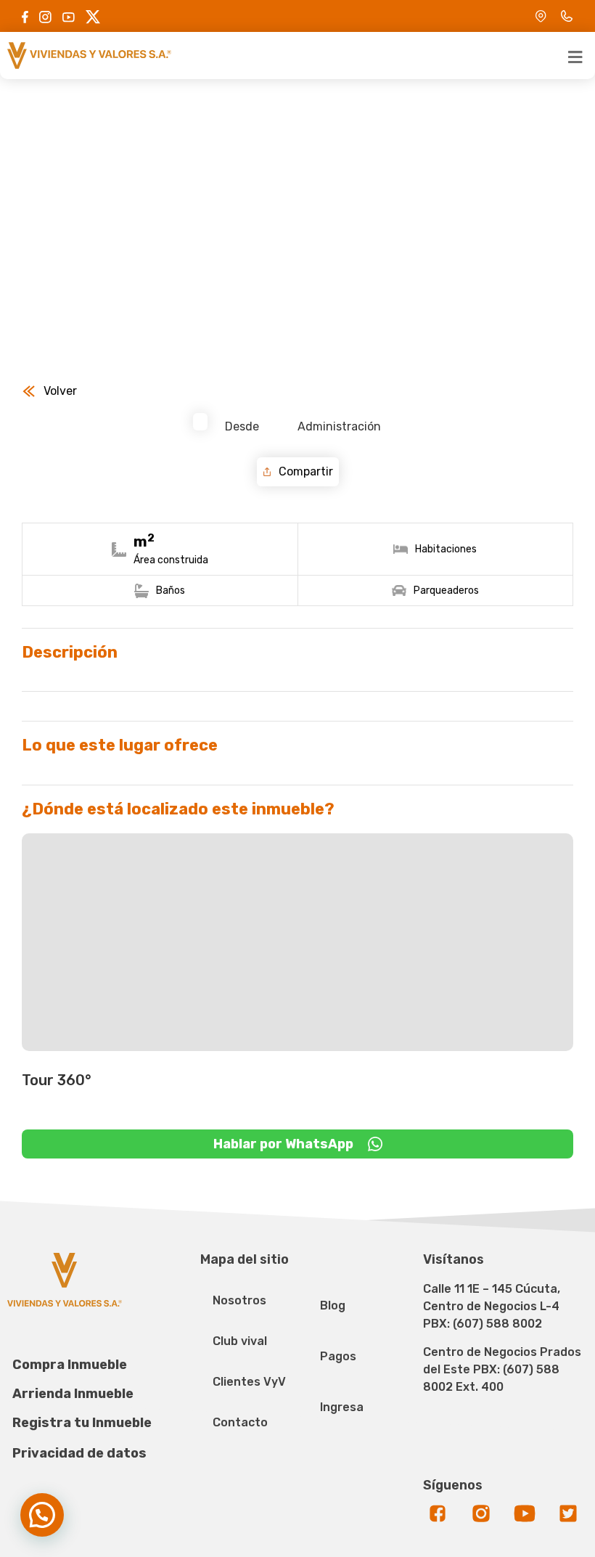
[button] (42, 1515)
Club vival (240, 1341)
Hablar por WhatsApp (283, 1144)
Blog (332, 1305)
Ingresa (342, 1407)
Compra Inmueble (69, 1365)
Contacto (240, 1422)
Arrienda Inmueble (73, 1394)
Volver (60, 391)
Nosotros (239, 1300)
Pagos (338, 1356)
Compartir (306, 471)
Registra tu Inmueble (82, 1423)
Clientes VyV (249, 1382)
